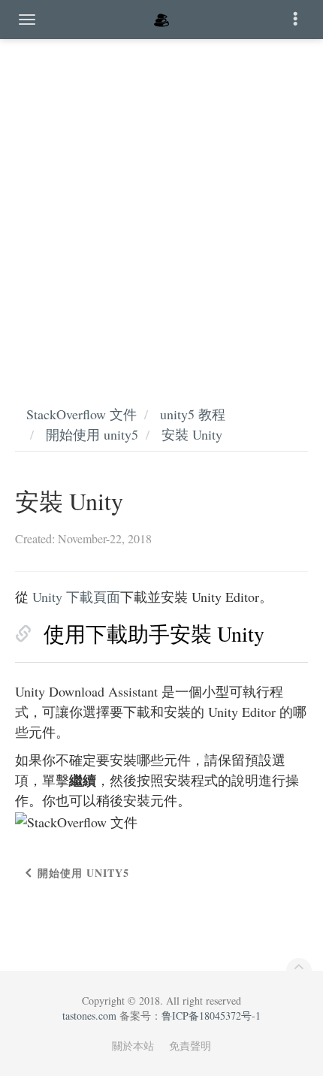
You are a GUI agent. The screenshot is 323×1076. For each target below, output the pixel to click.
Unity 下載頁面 (76, 597)
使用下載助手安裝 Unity (154, 633)
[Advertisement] (161, 206)
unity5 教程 (192, 414)
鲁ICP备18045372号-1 (211, 1015)
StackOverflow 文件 (81, 414)
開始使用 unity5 (92, 434)
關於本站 (133, 1045)
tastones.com (89, 1015)
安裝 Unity (192, 434)
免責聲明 (190, 1045)
